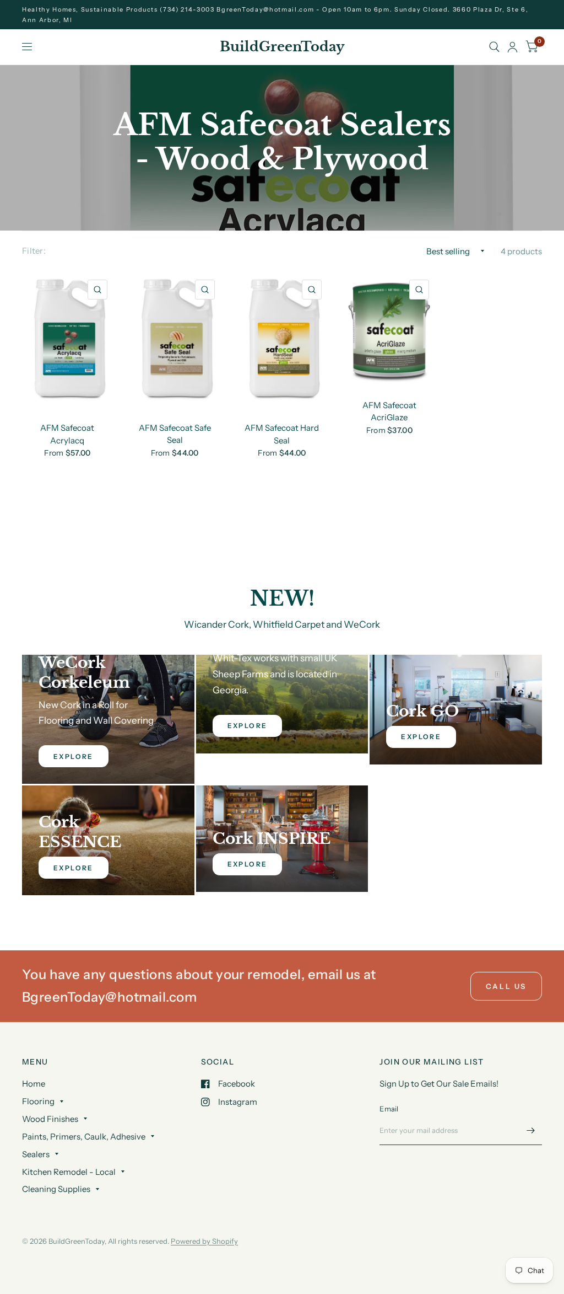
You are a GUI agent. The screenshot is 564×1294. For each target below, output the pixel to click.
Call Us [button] (506, 986)
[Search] (494, 47)
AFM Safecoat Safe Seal (175, 434)
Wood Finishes (50, 1119)
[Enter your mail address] (531, 1130)
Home (33, 1083)
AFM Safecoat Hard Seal (282, 434)
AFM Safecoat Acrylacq (67, 434)
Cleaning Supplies (56, 1189)
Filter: (34, 250)
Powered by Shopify (204, 1241)
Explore (421, 736)
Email (388, 1108)
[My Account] (512, 47)
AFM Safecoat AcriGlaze (389, 411)
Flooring (38, 1101)
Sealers (36, 1154)
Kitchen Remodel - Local (69, 1172)
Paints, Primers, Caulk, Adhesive (83, 1136)
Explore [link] (73, 756)
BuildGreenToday (282, 47)
